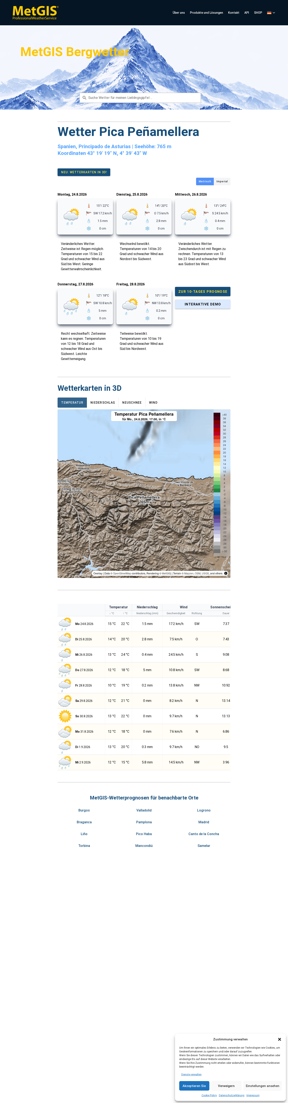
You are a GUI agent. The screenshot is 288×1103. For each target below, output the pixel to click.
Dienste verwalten (191, 1074)
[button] (279, 1039)
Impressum (253, 1095)
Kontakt (233, 12)
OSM (198, 573)
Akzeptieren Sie (194, 1086)
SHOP (258, 12)
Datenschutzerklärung (231, 1095)
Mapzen (189, 573)
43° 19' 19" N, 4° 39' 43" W (117, 153)
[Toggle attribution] (225, 573)
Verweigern (226, 1086)
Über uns (179, 12)
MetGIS (166, 573)
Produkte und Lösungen (206, 12)
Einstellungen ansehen (262, 1086)
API (246, 12)
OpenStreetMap (122, 573)
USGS (205, 573)
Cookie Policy (209, 1095)
